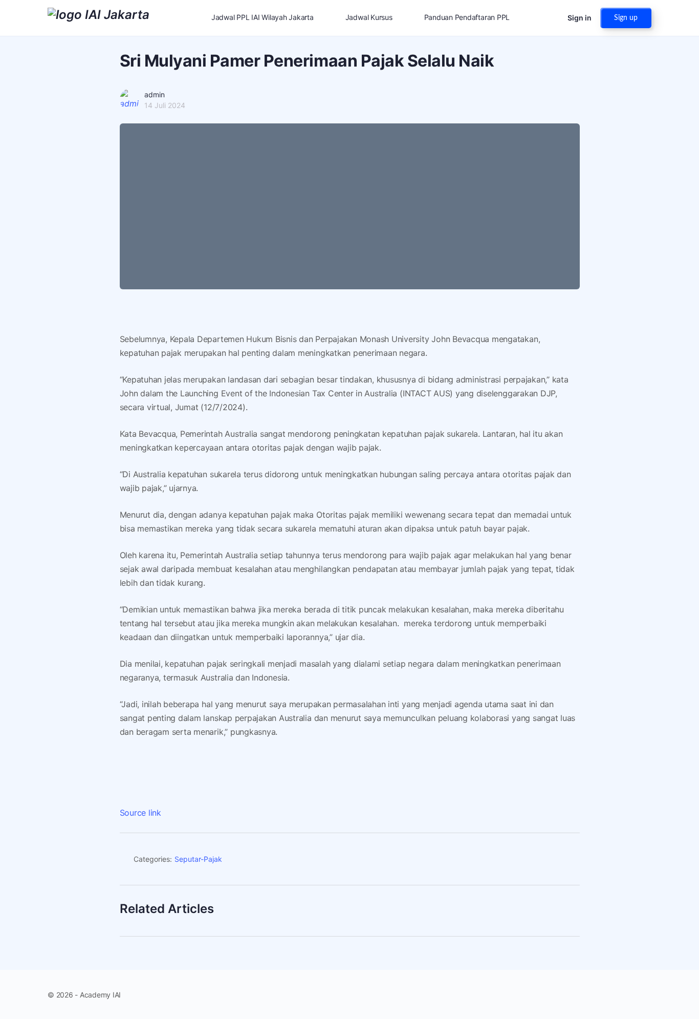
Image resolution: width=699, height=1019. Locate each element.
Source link (140, 813)
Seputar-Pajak (198, 859)
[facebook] (608, 994)
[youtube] (645, 994)
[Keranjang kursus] (550, 18)
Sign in (579, 17)
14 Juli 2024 (164, 105)
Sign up (626, 18)
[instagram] (627, 994)
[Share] (567, 861)
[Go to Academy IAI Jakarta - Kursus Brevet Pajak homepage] (98, 17)
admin (154, 94)
